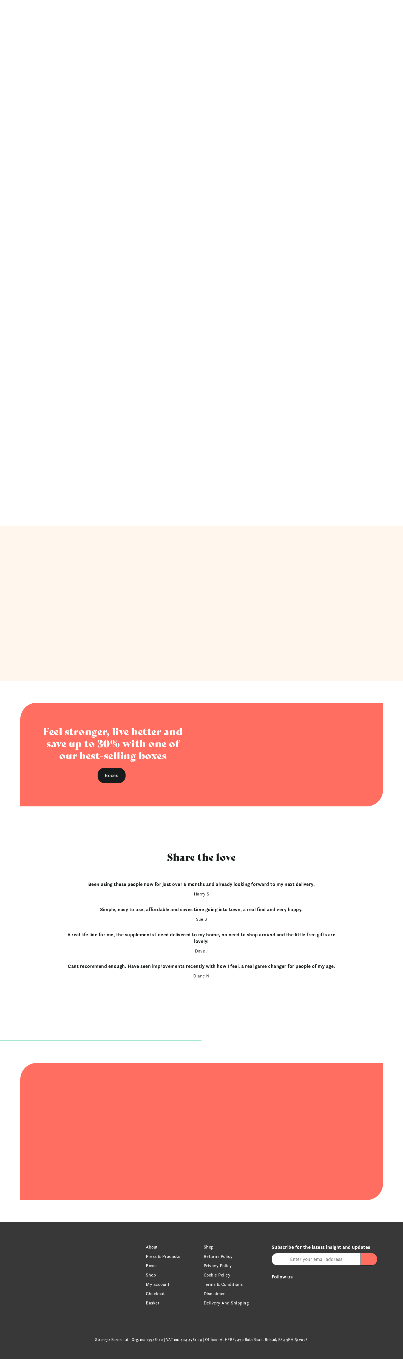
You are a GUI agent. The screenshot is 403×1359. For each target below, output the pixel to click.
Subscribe (200, 650)
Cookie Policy (217, 1275)
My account (157, 1284)
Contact (349, 14)
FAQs (302, 14)
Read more (99, 1068)
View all (200, 495)
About (152, 1247)
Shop (264, 14)
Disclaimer (214, 1293)
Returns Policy (218, 1256)
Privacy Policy (218, 1265)
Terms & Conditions (223, 1284)
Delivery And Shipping (226, 1303)
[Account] (366, 14)
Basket (153, 1303)
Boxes (283, 14)
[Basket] (374, 14)
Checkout (155, 1293)
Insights (324, 14)
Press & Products (163, 1256)
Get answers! (301, 1065)
